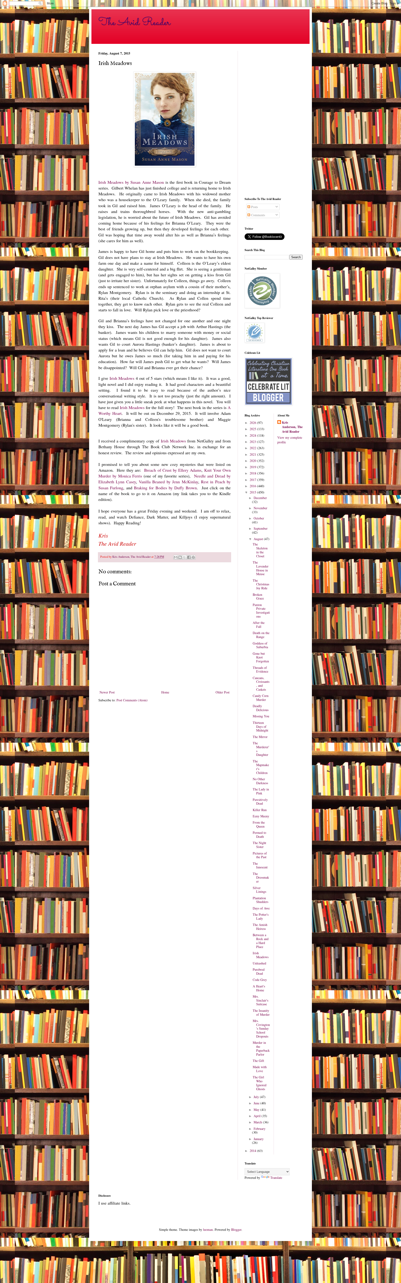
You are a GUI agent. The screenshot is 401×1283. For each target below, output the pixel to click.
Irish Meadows (122, 378)
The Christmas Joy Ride (261, 584)
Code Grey (260, 979)
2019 (253, 467)
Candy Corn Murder (260, 697)
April (258, 1116)
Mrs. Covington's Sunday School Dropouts (261, 1028)
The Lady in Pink (261, 791)
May (257, 1109)
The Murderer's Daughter (261, 749)
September (261, 528)
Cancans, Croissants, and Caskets (261, 684)
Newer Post (107, 692)
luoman (208, 1229)
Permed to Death (259, 834)
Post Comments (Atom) (132, 700)
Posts (254, 207)
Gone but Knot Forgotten (261, 657)
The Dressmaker (261, 877)
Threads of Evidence (260, 669)
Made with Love (260, 1069)
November (260, 508)
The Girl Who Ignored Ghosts (259, 1083)
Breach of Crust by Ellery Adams (172, 470)
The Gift (258, 1060)
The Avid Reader (134, 22)
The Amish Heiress (260, 926)
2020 (253, 460)
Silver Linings (259, 890)
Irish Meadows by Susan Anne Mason (131, 182)
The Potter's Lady (260, 916)
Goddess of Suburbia (260, 645)
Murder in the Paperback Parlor (261, 1048)
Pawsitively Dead (260, 801)
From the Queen (259, 824)
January (259, 1139)
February (259, 1128)
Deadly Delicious (260, 708)
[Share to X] (184, 557)
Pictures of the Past (260, 855)
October (259, 518)
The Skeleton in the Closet (260, 550)
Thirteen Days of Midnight (260, 726)
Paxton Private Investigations (261, 611)
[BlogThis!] (180, 557)
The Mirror (260, 737)
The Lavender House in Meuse (260, 568)
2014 (253, 1150)
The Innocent (260, 865)
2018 (253, 473)
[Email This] (175, 557)
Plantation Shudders (260, 900)
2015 (253, 492)
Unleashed (259, 963)
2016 (253, 486)
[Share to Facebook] (189, 557)
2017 (253, 479)
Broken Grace (258, 596)
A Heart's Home (259, 988)
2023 (253, 441)
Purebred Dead (259, 971)
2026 (253, 422)
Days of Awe (261, 908)
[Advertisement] (274, 120)
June (257, 1103)
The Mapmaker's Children (261, 767)
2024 (253, 435)
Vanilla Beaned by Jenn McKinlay (168, 481)
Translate (276, 1177)
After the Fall (259, 624)
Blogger (236, 1229)
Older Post (223, 692)
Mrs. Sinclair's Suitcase (260, 1000)
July (257, 1097)
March (258, 1122)
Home (165, 692)
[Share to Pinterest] (193, 557)
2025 (253, 429)
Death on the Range (261, 635)
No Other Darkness (260, 781)
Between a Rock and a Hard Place (260, 941)
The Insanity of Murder (261, 1012)
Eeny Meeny (261, 816)
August (259, 539)
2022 (253, 448)
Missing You (261, 716)
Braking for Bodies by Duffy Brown (165, 487)
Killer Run (260, 810)
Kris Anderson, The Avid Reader (292, 427)
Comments (257, 215)
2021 (253, 454)
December (260, 498)
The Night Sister (259, 845)
